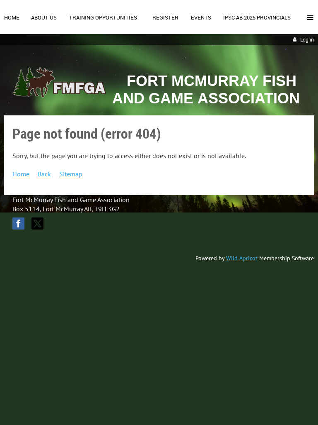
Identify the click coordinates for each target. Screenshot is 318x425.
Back (44, 174)
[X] (37, 223)
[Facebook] (18, 223)
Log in (307, 39)
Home (20, 174)
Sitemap (70, 174)
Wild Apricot (242, 258)
